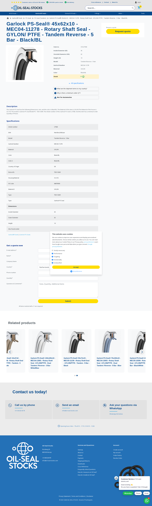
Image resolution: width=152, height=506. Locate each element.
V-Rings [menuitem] (98, 13)
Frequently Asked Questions (87, 469)
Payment (80, 458)
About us (80, 452)
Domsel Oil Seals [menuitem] (71, 13)
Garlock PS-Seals (25, 235)
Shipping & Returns (84, 461)
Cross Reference (83, 466)
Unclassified (58, 263)
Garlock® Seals (13, 235)
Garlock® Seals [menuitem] (41, 13)
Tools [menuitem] (143, 13)
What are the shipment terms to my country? (70, 89)
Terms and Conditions (78, 496)
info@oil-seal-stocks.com (70, 411)
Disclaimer (90, 496)
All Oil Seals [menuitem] (13, 13)
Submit (68, 301)
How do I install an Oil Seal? (86, 475)
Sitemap (80, 450)
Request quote (123, 31)
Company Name (12, 261)
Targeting (57, 257)
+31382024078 (46, 458)
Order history (117, 455)
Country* (9, 267)
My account (116, 452)
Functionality (58, 260)
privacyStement (89, 242)
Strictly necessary (59, 250)
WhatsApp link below (116, 414)
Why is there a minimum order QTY (67, 93)
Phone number (11, 272)
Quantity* (10, 278)
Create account (118, 450)
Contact (80, 455)
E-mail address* (12, 250)
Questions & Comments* (14, 284)
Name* (9, 256)
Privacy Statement (64, 496)
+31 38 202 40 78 (20, 411)
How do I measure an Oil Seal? (87, 472)
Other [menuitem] (120, 13)
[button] (10, 352)
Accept (76, 267)
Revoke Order (117, 458)
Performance (58, 253)
